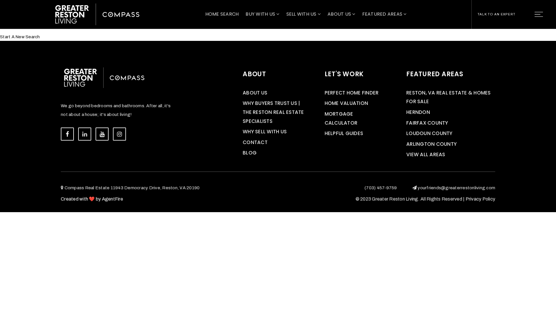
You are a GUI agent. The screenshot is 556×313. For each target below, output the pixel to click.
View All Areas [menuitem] (425, 154)
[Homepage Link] (97, 14)
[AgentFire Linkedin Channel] (84, 134)
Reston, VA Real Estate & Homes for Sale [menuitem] (448, 97)
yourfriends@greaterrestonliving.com (456, 187)
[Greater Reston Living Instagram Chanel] (119, 134)
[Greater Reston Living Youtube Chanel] (102, 134)
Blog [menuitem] (250, 152)
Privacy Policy (480, 198)
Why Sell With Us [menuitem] (265, 131)
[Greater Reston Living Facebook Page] (67, 134)
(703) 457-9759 (381, 187)
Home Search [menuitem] (222, 14)
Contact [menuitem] (255, 142)
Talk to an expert (496, 14)
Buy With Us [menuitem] (261, 14)
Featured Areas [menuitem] (383, 14)
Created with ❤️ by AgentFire (92, 198)
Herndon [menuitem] (418, 112)
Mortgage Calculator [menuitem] (341, 118)
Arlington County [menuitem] (431, 144)
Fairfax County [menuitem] (427, 122)
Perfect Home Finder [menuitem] (352, 92)
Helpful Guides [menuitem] (344, 133)
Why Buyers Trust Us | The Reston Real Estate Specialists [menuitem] (273, 112)
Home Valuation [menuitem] (346, 103)
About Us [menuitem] (340, 14)
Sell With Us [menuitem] (302, 14)
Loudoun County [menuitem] (429, 133)
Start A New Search (20, 36)
